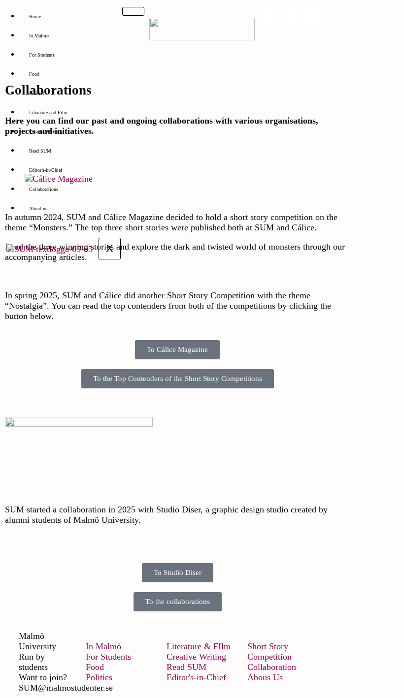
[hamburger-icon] (133, 11)
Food (34, 74)
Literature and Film (48, 112)
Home (35, 16)
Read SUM (40, 151)
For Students (42, 55)
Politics (36, 93)
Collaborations (43, 189)
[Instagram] (269, 18)
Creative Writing (45, 131)
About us (38, 208)
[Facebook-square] (291, 18)
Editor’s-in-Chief (45, 170)
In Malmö (39, 35)
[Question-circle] (312, 18)
